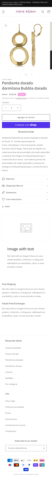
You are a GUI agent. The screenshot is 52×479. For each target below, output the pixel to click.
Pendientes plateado (14, 360)
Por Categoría (11, 384)
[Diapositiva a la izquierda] (20, 74)
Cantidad (5, 102)
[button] (3, 12)
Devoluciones (11, 419)
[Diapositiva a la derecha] (32, 74)
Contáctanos (10, 431)
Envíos (8, 413)
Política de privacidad (14, 407)
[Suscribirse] (44, 448)
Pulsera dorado (12, 354)
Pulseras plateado (13, 348)
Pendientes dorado (13, 366)
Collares (9, 372)
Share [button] (7, 206)
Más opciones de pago (26, 131)
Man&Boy (9, 378)
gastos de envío (22, 98)
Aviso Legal (10, 401)
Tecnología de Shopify (32, 474)
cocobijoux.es (22, 474)
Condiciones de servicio (15, 425)
